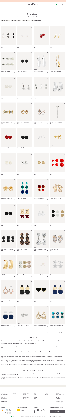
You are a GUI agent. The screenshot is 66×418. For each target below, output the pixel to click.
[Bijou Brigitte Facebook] (41, 410)
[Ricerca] (65, 7)
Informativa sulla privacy (60, 395)
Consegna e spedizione (4, 394)
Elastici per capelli (26, 393)
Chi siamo (46, 393)
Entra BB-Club (3, 391)
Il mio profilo (3, 397)
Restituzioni (3, 395)
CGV (56, 391)
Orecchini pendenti (26, 397)
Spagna (35, 395)
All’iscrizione (58, 411)
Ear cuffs (24, 394)
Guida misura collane (4, 402)
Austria (35, 393)
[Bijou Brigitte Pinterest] (44, 410)
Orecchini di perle (26, 391)
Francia (35, 394)
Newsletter (2, 399)
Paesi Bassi (35, 397)
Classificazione (60, 24)
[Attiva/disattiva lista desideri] (14, 27)
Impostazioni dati (59, 402)
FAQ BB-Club (3, 393)
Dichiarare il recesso (59, 399)
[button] (60, 4)
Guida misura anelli (4, 401)
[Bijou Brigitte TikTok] (35, 410)
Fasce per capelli (25, 395)
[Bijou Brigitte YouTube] (35, 412)
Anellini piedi (25, 398)
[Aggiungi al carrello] (14, 47)
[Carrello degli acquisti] (65, 4)
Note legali (57, 397)
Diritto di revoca (58, 398)
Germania (35, 391)
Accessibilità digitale (59, 401)
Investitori (46, 391)
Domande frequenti (4, 398)
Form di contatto (14, 391)
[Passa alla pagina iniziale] (33, 3)
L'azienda (46, 394)
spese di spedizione (34, 416)
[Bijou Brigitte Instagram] (38, 410)
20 (61, 332)
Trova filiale (14, 393)
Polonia (35, 398)
